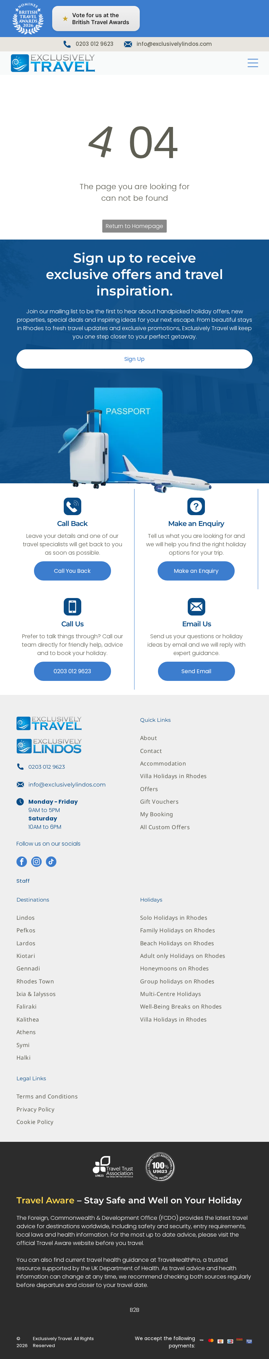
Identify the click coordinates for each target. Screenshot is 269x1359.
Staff (23, 880)
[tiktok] (51, 862)
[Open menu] (253, 63)
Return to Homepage (134, 226)
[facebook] (21, 862)
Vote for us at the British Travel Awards (95, 19)
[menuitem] (196, 738)
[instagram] (36, 862)
